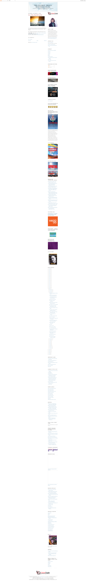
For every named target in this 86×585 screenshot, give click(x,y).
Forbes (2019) (49, 512)
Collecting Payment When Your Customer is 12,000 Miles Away (52, 444)
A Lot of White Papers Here (52, 327)
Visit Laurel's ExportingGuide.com (52, 360)
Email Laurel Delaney (50, 42)
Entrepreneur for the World (52, 299)
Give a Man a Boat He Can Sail (35, 15)
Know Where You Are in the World (53, 304)
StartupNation (49, 522)
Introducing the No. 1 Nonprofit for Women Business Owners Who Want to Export (52, 214)
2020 (49, 275)
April (50, 344)
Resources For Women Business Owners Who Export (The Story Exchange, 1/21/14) (53, 201)
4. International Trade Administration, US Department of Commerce (52, 375)
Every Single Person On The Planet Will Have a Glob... (52, 306)
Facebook (49, 51)
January (51, 348)
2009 (49, 288)
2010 (49, 287)
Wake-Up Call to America (52, 326)
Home (37, 40)
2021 (49, 274)
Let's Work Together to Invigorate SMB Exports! (53, 329)
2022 (49, 273)
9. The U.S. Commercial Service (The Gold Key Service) (52, 383)
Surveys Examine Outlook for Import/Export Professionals (51, 516)
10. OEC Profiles (50, 384)
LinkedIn (49, 53)
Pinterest (49, 54)
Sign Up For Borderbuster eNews (52, 364)
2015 (49, 281)
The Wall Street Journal (51, 525)
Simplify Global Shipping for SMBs (52, 521)
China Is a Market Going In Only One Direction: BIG (53, 312)
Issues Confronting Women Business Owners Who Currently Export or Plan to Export (53, 494)
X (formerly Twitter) (50, 56)
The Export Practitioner (51, 395)
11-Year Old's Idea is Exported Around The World (53, 297)
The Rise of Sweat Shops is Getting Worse (52, 332)
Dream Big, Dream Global (52, 334)
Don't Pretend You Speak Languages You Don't (52, 337)
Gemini (49, 564)
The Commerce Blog (50, 394)
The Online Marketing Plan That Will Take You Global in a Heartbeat (52, 492)
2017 (49, 279)
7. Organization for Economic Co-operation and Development (52, 380)
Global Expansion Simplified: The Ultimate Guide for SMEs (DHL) (52, 404)
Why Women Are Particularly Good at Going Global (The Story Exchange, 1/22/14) (52, 198)
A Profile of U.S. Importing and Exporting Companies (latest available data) (52, 419)
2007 (49, 350)
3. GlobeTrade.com (50, 373)
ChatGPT (49, 563)
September (51, 338)
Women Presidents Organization (52, 555)
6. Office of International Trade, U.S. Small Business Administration (52, 378)
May (50, 343)
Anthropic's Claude (50, 561)
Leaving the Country (50, 504)
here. (49, 425)
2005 (49, 353)
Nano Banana (49, 565)
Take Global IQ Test (50, 393)
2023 (49, 272)
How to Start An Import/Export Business (53, 496)
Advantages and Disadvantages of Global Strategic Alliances (52, 497)
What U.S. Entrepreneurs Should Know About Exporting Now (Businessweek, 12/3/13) (52, 208)
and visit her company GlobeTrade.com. (52, 38)
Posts (49, 65)
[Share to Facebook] (31, 33)
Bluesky (49, 55)
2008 (49, 349)
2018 (49, 278)
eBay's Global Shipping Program (52, 388)
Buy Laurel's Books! (50, 365)
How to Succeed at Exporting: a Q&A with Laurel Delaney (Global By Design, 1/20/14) (52, 205)
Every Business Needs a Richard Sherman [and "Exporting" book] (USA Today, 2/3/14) (52, 195)
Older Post (45, 40)
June (50, 342)
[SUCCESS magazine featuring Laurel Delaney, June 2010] (53, 264)
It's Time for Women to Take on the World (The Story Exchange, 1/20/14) (53, 203)
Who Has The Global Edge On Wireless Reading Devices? (53, 295)
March (50, 345)
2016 (49, 280)
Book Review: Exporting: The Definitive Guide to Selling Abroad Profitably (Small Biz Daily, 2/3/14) (52, 192)
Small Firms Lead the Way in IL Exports (53, 433)
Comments (50, 67)
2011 (49, 286)
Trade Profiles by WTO (50, 397)
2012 (49, 285)
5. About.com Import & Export (51, 376)
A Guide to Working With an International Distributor (51, 501)
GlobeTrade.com (42, 576)
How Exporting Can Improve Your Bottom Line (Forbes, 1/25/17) (52, 182)
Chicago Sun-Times (50, 519)
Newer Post (29, 40)
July (50, 341)
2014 (49, 282)
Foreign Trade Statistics (51, 389)
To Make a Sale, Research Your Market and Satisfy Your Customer (52, 442)
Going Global (49, 505)
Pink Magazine (50, 523)
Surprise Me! (49, 366)
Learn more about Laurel (53, 37)
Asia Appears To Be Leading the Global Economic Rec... (53, 310)
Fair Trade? (50, 324)
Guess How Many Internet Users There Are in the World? (53, 320)
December (51, 289)
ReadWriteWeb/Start (50, 530)
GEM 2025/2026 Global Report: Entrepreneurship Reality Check (52, 406)
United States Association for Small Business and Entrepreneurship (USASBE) (52, 553)
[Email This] (28, 33)
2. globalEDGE (50, 372)
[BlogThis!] (29, 33)
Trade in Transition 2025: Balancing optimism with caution (52, 410)
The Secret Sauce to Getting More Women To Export (52, 490)
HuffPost (49, 513)
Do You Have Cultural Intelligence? (52, 301)
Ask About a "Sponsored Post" (51, 44)
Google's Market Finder (51, 390)
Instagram (49, 52)
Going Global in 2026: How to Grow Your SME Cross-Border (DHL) (52, 408)
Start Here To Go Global (51, 392)
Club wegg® (49, 59)
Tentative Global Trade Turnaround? (52, 323)
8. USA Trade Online (50, 381)
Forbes (49, 514)
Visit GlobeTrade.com (50, 361)
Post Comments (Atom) (34, 42)
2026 (49, 268)
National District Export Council (52, 391)
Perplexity (49, 562)
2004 (49, 354)
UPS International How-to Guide (52, 399)
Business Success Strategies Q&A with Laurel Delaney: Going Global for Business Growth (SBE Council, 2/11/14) (52, 189)
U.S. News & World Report (51, 524)
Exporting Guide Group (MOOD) (52, 50)
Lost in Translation (50, 506)
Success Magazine (50, 529)
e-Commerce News (50, 520)
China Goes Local (51, 335)
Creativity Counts (51, 325)
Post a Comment (30, 39)
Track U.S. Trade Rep (50, 396)
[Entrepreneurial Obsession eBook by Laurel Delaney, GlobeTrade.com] (53, 236)
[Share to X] (30, 33)
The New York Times (50, 528)
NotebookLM (49, 566)
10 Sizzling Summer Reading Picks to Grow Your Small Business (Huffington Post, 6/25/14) (52, 184)
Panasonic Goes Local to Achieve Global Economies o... (53, 303)
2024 (49, 271)
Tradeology (49, 398)
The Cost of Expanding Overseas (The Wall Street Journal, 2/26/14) (52, 186)
